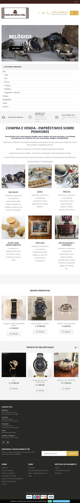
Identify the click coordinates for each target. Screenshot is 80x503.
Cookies (4, 484)
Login (30, 476)
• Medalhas (7, 89)
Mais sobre (16, 48)
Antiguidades (7, 100)
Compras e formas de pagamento (12, 478)
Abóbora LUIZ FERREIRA (66, 380)
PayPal (57, 468)
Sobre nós (5, 468)
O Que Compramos (8, 470)
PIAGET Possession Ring (66, 323)
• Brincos (7, 82)
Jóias (4, 71)
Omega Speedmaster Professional (40, 381)
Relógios (5, 96)
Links (75, 1)
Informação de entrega (9, 476)
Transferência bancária (62, 470)
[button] (39, 13)
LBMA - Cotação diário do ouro (37, 473)
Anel (13, 380)
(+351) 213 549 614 (7, 419)
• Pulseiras (7, 85)
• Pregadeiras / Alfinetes (12, 92)
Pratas (5, 103)
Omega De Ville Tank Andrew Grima (13, 324)
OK (50, 501)
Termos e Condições (8, 473)
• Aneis (6, 75)
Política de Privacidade (61, 501)
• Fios (5, 78)
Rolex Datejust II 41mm (40, 323)
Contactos (31, 468)
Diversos (6, 107)
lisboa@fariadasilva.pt (9, 432)
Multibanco (58, 473)
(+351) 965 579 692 (7, 426)
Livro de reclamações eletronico (38, 470)
